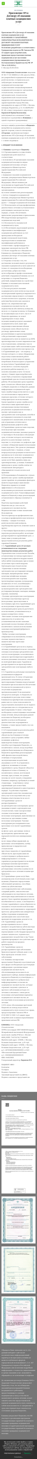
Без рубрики (18, 10)
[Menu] (3, 3)
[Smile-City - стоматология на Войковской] (18, 3)
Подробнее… (18, 1457)
